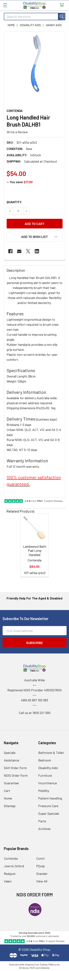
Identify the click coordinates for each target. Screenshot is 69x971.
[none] (34, 63)
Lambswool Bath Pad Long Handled (34, 550)
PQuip (40, 866)
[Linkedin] (37, 251)
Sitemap (9, 806)
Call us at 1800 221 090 (34, 713)
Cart (7, 791)
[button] (35, 236)
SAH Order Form (15, 768)
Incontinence (47, 783)
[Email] (19, 251)
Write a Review (17, 132)
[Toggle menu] (5, 5)
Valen (8, 881)
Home (8, 798)
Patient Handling (50, 798)
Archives (44, 829)
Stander (42, 874)
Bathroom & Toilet (51, 753)
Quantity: (14, 202)
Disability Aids (48, 768)
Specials (9, 753)
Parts (42, 821)
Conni (40, 858)
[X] (28, 251)
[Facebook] (10, 251)
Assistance (11, 760)
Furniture (45, 775)
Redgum (9, 874)
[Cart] (63, 5)
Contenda (11, 858)
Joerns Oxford (14, 866)
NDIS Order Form (16, 775)
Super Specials (48, 813)
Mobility (43, 791)
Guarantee (11, 783)
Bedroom (44, 760)
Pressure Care (48, 806)
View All (41, 881)
